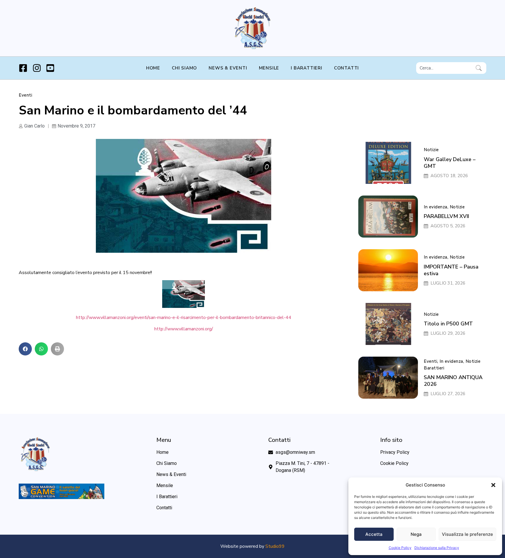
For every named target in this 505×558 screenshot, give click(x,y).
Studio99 (275, 546)
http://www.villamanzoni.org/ (183, 329)
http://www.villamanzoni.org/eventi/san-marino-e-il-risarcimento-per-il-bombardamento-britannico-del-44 (183, 317)
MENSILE (269, 68)
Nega (416, 534)
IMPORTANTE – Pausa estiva (451, 270)
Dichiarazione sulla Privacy (436, 547)
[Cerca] (479, 68)
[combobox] (444, 68)
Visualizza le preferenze (467, 534)
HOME (153, 68)
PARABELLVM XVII (446, 216)
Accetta (374, 534)
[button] (493, 485)
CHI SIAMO (184, 68)
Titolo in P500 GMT (448, 323)
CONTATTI (346, 68)
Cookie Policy (400, 547)
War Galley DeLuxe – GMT (449, 163)
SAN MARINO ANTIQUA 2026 (453, 381)
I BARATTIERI (306, 68)
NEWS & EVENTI (228, 68)
